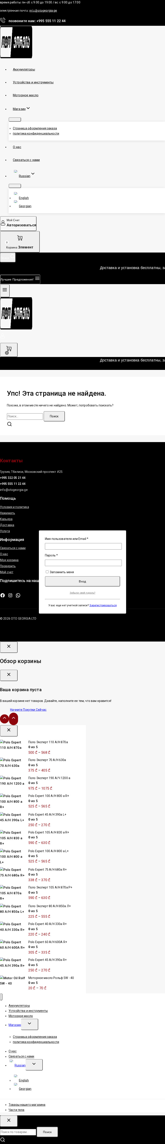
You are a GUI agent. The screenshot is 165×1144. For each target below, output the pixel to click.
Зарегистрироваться (103, 605)
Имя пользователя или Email (76, 538)
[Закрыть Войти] (9, 647)
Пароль (61, 555)
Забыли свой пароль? (82, 592)
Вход (82, 581)
